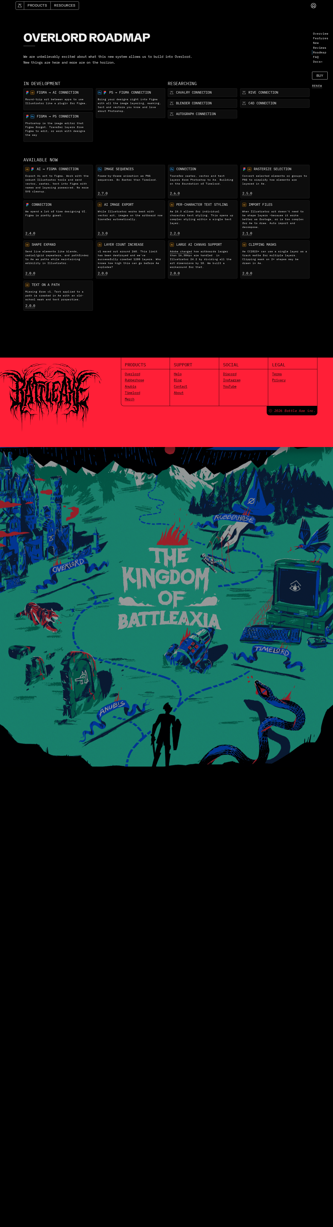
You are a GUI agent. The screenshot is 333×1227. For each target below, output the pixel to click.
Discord (229, 374)
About (178, 392)
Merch (129, 399)
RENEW (317, 86)
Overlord (132, 374)
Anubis (130, 386)
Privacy (278, 380)
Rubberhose (134, 380)
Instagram (231, 380)
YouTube (229, 386)
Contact (180, 386)
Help (177, 374)
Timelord (132, 392)
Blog (177, 380)
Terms (277, 374)
